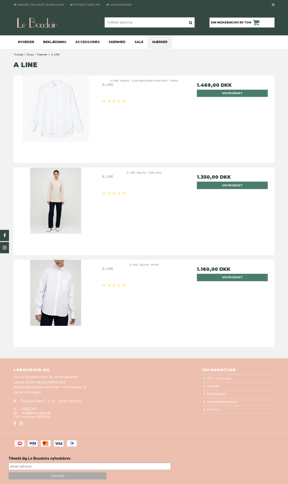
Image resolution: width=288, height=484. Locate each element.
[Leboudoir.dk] (39, 22)
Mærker (159, 42)
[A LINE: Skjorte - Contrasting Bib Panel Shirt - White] (56, 118)
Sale (139, 42)
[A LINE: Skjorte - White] (56, 302)
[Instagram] (4, 247)
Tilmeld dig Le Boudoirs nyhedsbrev (40, 458)
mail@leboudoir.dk (36, 413)
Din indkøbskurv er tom (231, 22)
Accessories (87, 42)
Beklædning (54, 42)
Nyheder (26, 42)
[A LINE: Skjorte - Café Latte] (56, 210)
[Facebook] (4, 235)
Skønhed (117, 42)
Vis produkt (232, 93)
